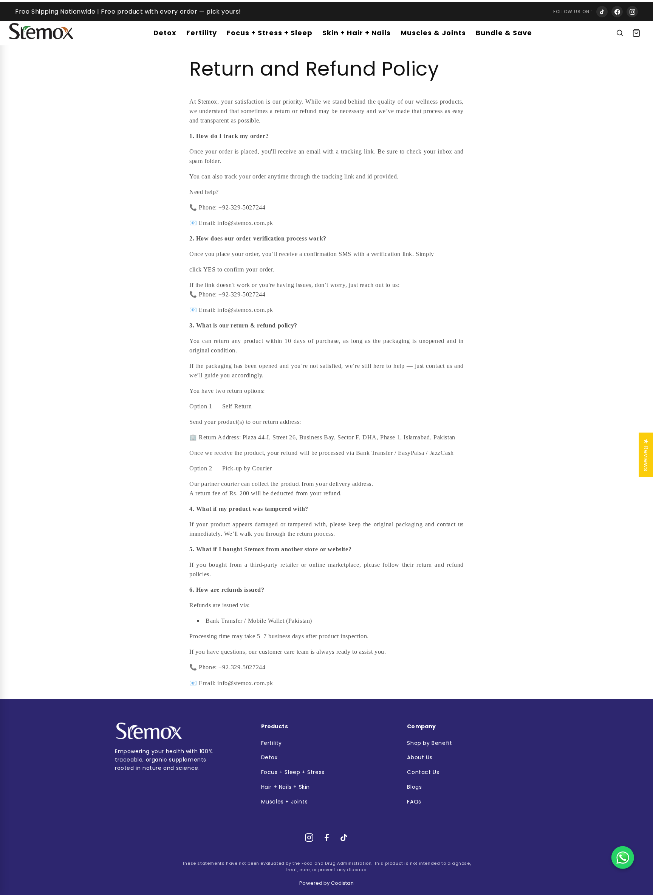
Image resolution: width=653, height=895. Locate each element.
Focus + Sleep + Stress (293, 772)
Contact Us (423, 772)
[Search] (619, 32)
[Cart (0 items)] (636, 32)
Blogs (414, 787)
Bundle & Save (504, 32)
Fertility (201, 32)
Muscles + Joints (284, 801)
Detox (164, 32)
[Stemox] (41, 31)
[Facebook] (617, 11)
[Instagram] (632, 11)
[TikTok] (602, 11)
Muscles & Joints (433, 32)
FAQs (414, 801)
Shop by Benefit (429, 743)
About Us (419, 757)
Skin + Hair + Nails (356, 32)
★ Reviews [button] (646, 454)
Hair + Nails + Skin (285, 787)
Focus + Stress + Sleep (270, 32)
